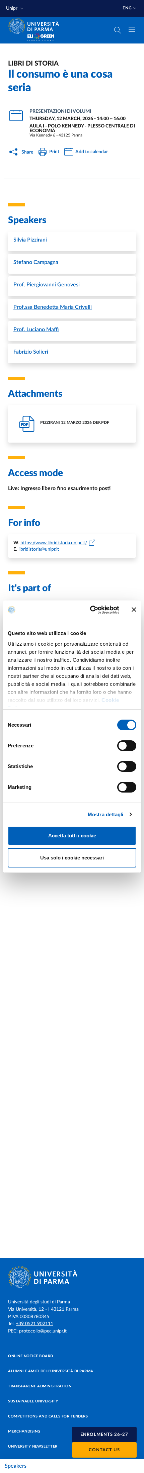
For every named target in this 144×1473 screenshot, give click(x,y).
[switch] (126, 745)
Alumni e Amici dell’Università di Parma (50, 1371)
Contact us (104, 1450)
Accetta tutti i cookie (72, 835)
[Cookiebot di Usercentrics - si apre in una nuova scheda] (90, 610)
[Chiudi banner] (134, 609)
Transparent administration (39, 1386)
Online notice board (30, 1356)
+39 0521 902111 (34, 1323)
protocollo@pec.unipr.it (43, 1331)
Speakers (15, 1466)
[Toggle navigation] (132, 29)
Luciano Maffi (36, 329)
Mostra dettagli (106, 814)
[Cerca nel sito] (117, 30)
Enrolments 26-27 (104, 1435)
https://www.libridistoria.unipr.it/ (53, 543)
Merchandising (24, 1431)
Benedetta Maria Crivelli (52, 307)
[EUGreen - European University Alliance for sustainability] (41, 37)
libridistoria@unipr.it (38, 549)
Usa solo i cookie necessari (72, 857)
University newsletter (33, 1446)
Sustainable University (33, 1401)
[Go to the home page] (36, 26)
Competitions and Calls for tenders (48, 1416)
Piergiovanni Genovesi (46, 284)
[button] (15, 8)
